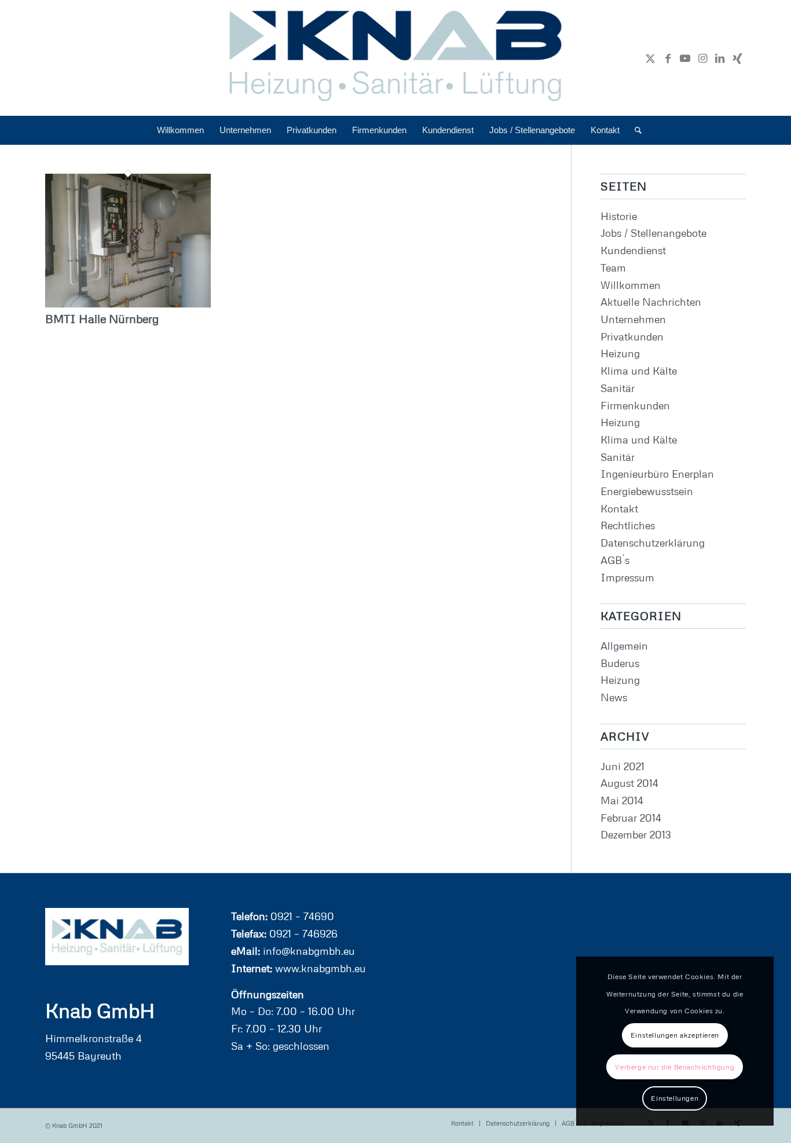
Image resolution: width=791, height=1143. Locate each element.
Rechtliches (627, 525)
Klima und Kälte (638, 370)
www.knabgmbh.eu (319, 968)
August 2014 (629, 782)
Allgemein (624, 645)
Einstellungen (674, 1098)
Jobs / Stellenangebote (653, 232)
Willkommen (630, 285)
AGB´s (614, 560)
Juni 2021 (622, 766)
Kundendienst (633, 250)
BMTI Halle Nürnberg (102, 318)
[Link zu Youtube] (685, 58)
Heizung (620, 353)
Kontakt (619, 508)
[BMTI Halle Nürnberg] (128, 303)
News (613, 697)
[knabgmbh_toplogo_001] (396, 58)
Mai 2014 (621, 800)
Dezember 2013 (635, 834)
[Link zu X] (650, 58)
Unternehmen (633, 319)
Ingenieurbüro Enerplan (657, 473)
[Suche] (634, 130)
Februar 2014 (630, 817)
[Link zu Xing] (737, 58)
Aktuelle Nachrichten (650, 301)
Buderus (619, 663)
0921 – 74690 (301, 916)
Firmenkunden (635, 405)
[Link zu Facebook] (667, 58)
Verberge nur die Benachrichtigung (674, 1067)
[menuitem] (180, 130)
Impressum (627, 577)
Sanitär (617, 388)
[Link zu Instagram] (702, 58)
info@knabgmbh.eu (307, 950)
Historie (618, 216)
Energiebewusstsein (646, 491)
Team (613, 267)
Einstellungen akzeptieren (675, 1035)
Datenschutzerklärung (652, 542)
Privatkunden (632, 336)
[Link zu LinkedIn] (719, 58)
